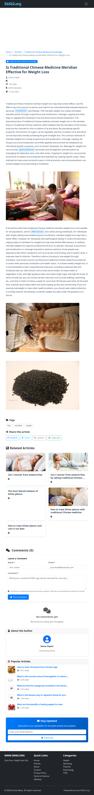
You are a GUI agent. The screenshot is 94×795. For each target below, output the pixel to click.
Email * (51, 562)
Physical (67, 766)
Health (66, 760)
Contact (37, 770)
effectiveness (37, 231)
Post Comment (20, 597)
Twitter (27, 438)
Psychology (68, 770)
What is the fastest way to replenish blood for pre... (42, 695)
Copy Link (56, 438)
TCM (65, 773)
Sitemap (37, 779)
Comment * (13, 573)
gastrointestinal (26, 149)
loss (9, 425)
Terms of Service (41, 776)
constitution (21, 111)
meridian (18, 425)
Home (9, 52)
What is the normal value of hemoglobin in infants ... (43, 676)
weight (29, 425)
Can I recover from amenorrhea (25, 474)
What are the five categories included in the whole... (42, 685)
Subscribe (48, 737)
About (36, 766)
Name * (11, 562)
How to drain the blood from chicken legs (37, 667)
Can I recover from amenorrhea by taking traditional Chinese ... (68, 476)
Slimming (67, 763)
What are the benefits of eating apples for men (40, 704)
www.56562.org (82, 790)
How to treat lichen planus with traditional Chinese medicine (68, 511)
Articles (18, 52)
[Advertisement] (47, 32)
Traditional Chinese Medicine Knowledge (43, 52)
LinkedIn (40, 438)
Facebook (14, 438)
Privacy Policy (40, 773)
